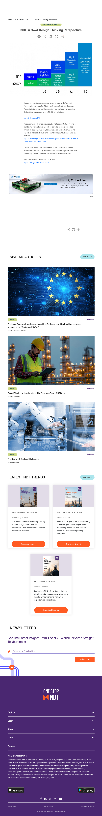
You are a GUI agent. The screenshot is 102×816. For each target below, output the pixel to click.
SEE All (86, 257)
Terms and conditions (87, 806)
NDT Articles (19, 20)
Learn (10, 720)
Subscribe (85, 659)
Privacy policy (12, 806)
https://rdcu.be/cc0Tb (32, 118)
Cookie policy (48, 806)
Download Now (27, 544)
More (10, 737)
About (11, 729)
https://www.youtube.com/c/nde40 (37, 162)
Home (10, 20)
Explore (11, 712)
